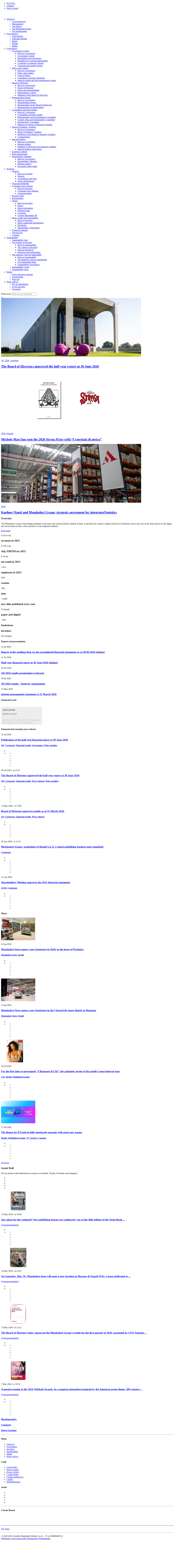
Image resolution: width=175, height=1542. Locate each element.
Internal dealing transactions (30, 149)
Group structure (19, 21)
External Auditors (19, 151)
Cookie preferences (15, 1477)
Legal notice (12, 1467)
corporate (14, 360)
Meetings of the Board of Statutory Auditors (36, 134)
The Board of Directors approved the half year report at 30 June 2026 (50, 366)
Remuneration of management (30, 107)
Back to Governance (26, 53)
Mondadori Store (9, 955)
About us (10, 19)
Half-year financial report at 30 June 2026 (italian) (29, 662)
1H (2, 360)
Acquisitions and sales (27, 179)
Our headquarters (19, 31)
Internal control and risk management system (37, 80)
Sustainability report (20, 267)
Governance (12, 48)
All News (5, 1163)
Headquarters (9, 1419)
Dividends (22, 225)
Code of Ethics (24, 75)
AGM (3, 888)
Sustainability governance (29, 264)
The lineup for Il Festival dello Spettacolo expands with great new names (41, 1132)
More (3, 1523)
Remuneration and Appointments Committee (37, 117)
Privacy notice (13, 1469)
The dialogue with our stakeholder (27, 255)
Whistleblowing (13, 1482)
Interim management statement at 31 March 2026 (29, 694)
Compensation (24, 137)
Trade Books (17, 36)
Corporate (10, 745)
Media (15, 46)
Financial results (23, 745)
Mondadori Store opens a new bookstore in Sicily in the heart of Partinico (42, 949)
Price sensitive (50, 745)
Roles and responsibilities (28, 90)
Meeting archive (24, 164)
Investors (10, 169)
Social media (17, 277)
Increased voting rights (27, 166)
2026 (7, 360)
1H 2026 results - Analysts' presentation (23, 683)
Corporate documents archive (30, 66)
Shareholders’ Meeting (21, 156)
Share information (25, 208)
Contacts (10, 6)
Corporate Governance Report (31, 63)
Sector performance (26, 181)
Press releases (38, 781)
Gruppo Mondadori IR (27, 215)
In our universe (18, 287)
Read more (6, 531)
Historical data (24, 210)
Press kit (15, 279)
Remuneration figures (21, 97)
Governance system (20, 51)
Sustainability (12, 237)
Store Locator (12, 8)
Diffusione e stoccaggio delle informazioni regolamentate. (26, 1538)
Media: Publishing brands (18, 1077)
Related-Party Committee (28, 122)
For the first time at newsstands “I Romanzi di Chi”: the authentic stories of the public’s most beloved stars (60, 1071)
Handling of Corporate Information (33, 61)
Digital (15, 43)
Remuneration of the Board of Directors (35, 105)
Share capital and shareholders (25, 218)
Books (4, 1515)
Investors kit (17, 233)
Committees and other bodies (24, 110)
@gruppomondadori (10, 1225)
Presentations (17, 198)
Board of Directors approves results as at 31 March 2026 (32, 811)
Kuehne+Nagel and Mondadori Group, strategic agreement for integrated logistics (59, 512)
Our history (17, 26)
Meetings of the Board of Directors (33, 95)
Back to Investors (25, 174)
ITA (8, 3)
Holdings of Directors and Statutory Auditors (37, 147)
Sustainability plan (20, 240)
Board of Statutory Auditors (24, 127)
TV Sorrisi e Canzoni (36, 1138)
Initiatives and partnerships (29, 252)
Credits (10, 1479)
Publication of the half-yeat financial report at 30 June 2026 (34, 739)
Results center (18, 196)
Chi (3, 1077)
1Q (2, 817)
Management (17, 24)
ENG (13, 3)
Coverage (22, 213)
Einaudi (10, 433)
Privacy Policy (13, 1472)
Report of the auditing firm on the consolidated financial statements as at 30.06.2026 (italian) (53, 652)
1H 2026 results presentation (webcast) (22, 673)
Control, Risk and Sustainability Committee (36, 120)
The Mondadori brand (21, 29)
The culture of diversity (22, 242)
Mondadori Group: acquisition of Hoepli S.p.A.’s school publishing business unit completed (52, 846)
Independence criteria (27, 93)
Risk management (19, 154)
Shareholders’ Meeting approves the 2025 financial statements (35, 882)
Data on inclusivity (26, 250)
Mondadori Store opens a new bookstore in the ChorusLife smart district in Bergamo (48, 1010)
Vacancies (16, 289)
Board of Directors (20, 83)
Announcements (25, 193)
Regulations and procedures (29, 58)
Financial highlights (20, 183)
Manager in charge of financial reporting (35, 124)
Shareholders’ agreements (29, 228)
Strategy (15, 171)
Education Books (19, 39)
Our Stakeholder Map (27, 262)
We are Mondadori (20, 284)
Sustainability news (20, 269)
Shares (15, 201)
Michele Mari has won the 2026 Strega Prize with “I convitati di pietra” (51, 439)
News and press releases (22, 274)
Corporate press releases (22, 186)
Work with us (12, 282)
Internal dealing (18, 139)
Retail (14, 41)
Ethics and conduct (20, 68)
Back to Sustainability (27, 245)
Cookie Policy (13, 1474)
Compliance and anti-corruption (31, 78)
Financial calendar (20, 230)
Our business (12, 34)
